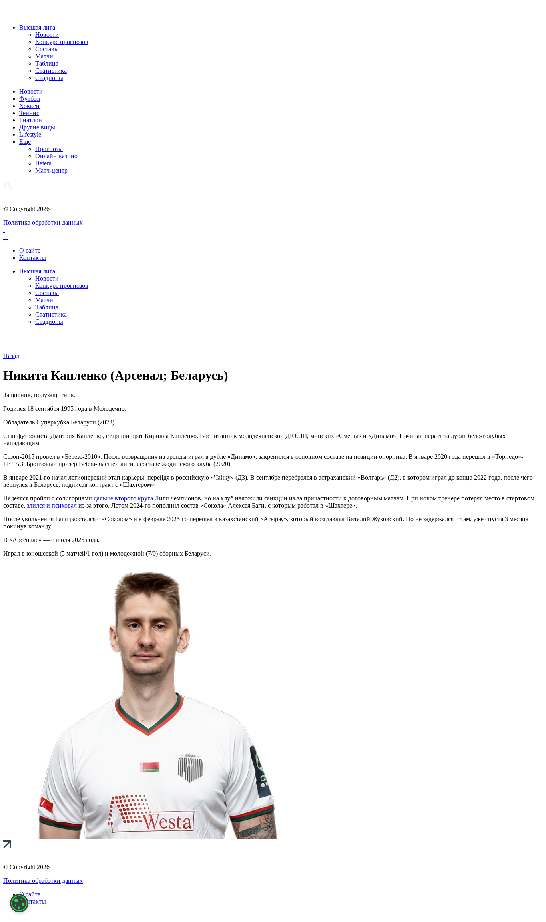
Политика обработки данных (43, 222)
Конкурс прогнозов (61, 41)
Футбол (29, 98)
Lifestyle (30, 134)
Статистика (51, 70)
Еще (25, 141)
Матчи (44, 56)
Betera (43, 163)
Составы (47, 49)
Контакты (32, 257)
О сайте (29, 250)
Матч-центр (51, 170)
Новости (47, 34)
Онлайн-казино (56, 156)
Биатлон (30, 120)
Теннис (29, 113)
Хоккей (29, 105)
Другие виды (37, 127)
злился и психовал (52, 505)
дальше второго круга (123, 498)
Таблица (46, 63)
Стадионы (49, 77)
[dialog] (19, 903)
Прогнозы (49, 148)
